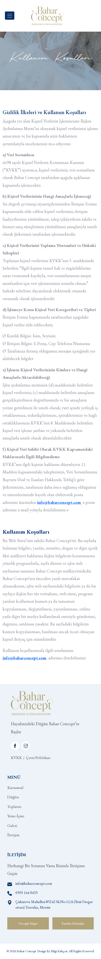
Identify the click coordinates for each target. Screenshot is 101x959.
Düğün (13, 796)
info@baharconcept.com (24, 658)
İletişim (13, 834)
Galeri (12, 825)
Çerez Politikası (38, 757)
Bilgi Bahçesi (59, 951)
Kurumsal (15, 787)
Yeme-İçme (15, 815)
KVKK (16, 757)
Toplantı (14, 806)
